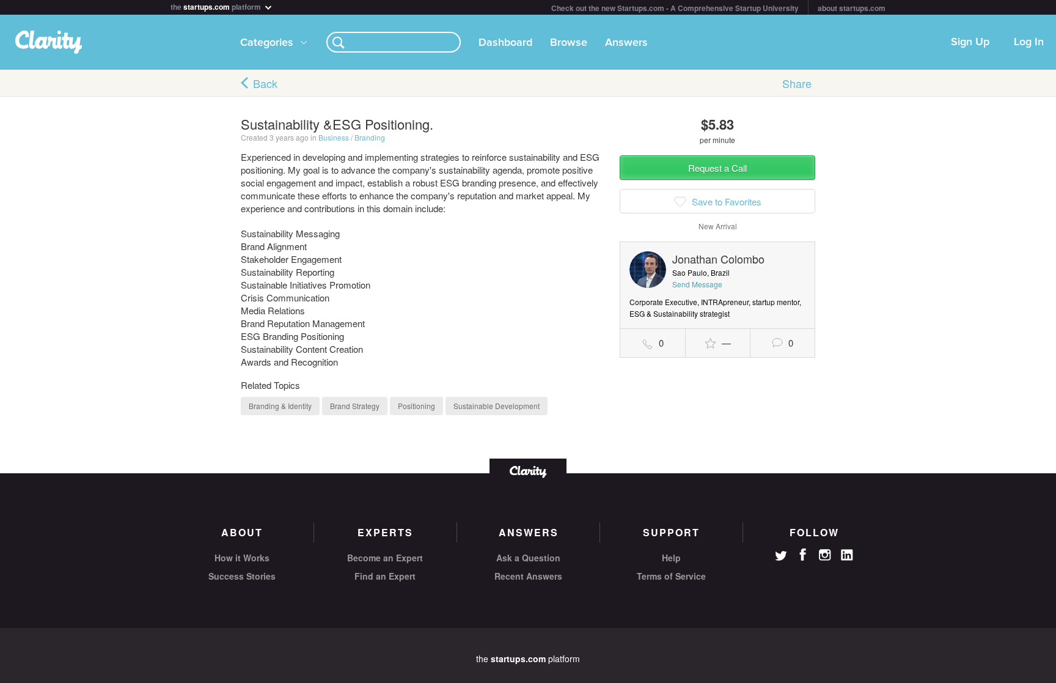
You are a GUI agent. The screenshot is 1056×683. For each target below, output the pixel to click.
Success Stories (242, 576)
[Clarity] (528, 470)
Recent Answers (528, 576)
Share (797, 83)
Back (265, 83)
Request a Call (717, 167)
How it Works (242, 558)
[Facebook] (803, 554)
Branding (369, 137)
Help (671, 558)
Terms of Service (671, 576)
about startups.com (852, 7)
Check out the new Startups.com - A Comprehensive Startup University (675, 7)
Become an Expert (385, 558)
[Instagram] (825, 555)
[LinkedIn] (847, 555)
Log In (1029, 42)
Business (333, 137)
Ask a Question (528, 558)
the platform (216, 5)
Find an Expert (385, 576)
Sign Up (970, 42)
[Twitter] (781, 557)
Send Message (697, 284)
